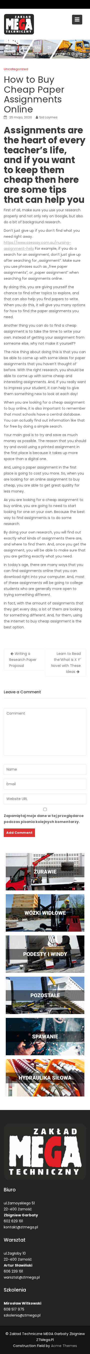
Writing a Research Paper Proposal (22, 659)
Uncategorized (16, 69)
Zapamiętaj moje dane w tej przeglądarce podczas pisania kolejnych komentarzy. (44, 818)
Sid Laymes (48, 117)
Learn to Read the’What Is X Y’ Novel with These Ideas (66, 662)
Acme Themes (64, 1345)
